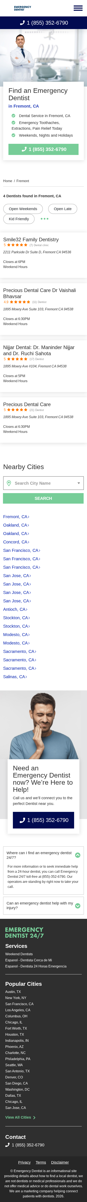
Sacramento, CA (18, 651)
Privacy (24, 1162)
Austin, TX (13, 992)
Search (43, 498)
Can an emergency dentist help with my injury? (40, 905)
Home (7, 181)
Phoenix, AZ (14, 1047)
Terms (41, 1162)
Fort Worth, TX (16, 1028)
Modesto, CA (15, 634)
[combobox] (43, 483)
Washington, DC (17, 1089)
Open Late (63, 209)
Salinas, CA (14, 676)
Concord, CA (15, 542)
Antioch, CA (14, 609)
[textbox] (48, 483)
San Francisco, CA (20, 550)
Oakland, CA (15, 525)
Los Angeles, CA (17, 1010)
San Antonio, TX (17, 1071)
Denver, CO (14, 1077)
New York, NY (15, 998)
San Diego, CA (16, 1083)
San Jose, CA (16, 575)
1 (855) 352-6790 (47, 23)
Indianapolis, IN (17, 1040)
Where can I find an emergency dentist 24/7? (39, 855)
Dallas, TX (13, 1095)
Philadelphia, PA (17, 1059)
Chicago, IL (13, 1022)
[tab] (43, 855)
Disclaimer (60, 1162)
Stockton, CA (15, 617)
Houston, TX (14, 1034)
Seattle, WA (14, 1065)
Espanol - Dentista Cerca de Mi (28, 960)
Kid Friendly (19, 219)
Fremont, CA (15, 516)
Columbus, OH (16, 1016)
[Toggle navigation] (79, 8)
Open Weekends (23, 209)
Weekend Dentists (19, 954)
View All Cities (18, 1117)
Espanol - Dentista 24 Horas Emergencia (36, 966)
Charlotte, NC (15, 1053)
